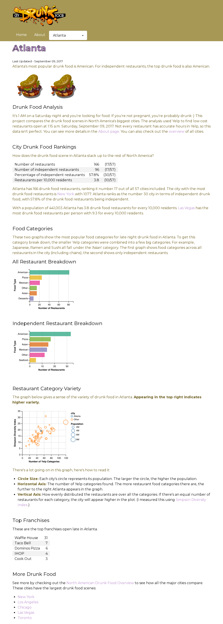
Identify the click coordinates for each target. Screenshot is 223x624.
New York (65, 194)
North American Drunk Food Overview (100, 583)
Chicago (25, 607)
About (39, 35)
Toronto (25, 618)
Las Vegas (186, 208)
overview (176, 131)
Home (21, 35)
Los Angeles (28, 602)
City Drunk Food (39, 15)
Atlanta (59, 35)
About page (108, 131)
